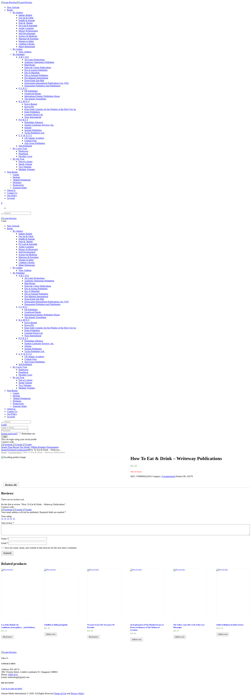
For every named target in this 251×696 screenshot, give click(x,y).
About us (11, 190)
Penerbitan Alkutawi (33, 122)
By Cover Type (20, 148)
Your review (7, 523)
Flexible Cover (25, 156)
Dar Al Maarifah (32, 72)
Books (10, 10)
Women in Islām (26, 41)
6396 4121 (13, 674)
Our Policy (12, 195)
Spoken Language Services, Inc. (39, 125)
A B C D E (24, 57)
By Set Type (18, 159)
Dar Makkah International (36, 78)
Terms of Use (60, 693)
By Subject (18, 12)
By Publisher (19, 54)
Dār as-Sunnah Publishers (36, 75)
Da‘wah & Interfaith (28, 25)
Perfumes (17, 182)
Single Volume (25, 164)
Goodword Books (32, 93)
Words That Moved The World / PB (17, 447)
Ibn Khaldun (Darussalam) (46, 447)
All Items (11, 450)
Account (11, 198)
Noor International (32, 117)
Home (4, 450)
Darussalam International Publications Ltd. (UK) (46, 83)
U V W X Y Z (25, 135)
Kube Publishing (32, 112)
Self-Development (27, 33)
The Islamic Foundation (35, 99)
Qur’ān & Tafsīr (26, 18)
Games (16, 174)
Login (4, 424)
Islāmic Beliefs (25, 15)
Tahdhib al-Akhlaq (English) (55, 625)
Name (4, 538)
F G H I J (23, 88)
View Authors (25, 52)
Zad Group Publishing (34, 143)
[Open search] (2, 213)
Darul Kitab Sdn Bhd (34, 80)
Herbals (16, 177)
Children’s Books (27, 44)
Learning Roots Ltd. (33, 114)
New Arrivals (13, 7)
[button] (7, 444)
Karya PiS (29, 106)
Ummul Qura (30, 140)
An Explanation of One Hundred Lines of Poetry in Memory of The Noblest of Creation (147, 627)
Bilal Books (29, 65)
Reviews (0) (11, 485)
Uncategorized (22, 450)
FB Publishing (31, 91)
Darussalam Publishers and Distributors (42, 86)
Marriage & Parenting (28, 38)
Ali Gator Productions (34, 59)
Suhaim (27, 127)
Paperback (23, 153)
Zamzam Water (20, 187)
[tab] (11, 485)
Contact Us (12, 193)
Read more (7, 637)
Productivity (18, 185)
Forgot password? (9, 433)
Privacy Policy (77, 693)
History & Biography (28, 31)
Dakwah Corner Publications (37, 67)
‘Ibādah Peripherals (22, 180)
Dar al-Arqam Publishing (35, 70)
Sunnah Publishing (33, 130)
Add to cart (50, 634)
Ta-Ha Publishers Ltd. (34, 133)
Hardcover (23, 151)
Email (4, 543)
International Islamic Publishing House (42, 96)
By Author (18, 49)
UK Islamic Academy (34, 138)
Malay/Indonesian (27, 46)
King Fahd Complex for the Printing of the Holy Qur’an (50, 109)
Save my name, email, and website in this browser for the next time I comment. (41, 548)
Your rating (6, 516)
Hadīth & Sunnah (27, 20)
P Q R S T (23, 119)
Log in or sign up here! (11, 688)
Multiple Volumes (27, 169)
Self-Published (25, 146)
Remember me (28, 433)
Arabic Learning (26, 28)
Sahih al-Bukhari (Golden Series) (229, 625)
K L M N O (24, 101)
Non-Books (12, 172)
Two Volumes (25, 167)
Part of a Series (25, 161)
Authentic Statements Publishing (39, 62)
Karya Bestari (30, 104)
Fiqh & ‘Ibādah (26, 23)
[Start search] (2, 422)
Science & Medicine (28, 36)
